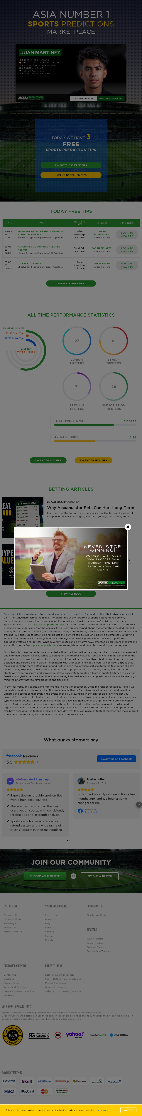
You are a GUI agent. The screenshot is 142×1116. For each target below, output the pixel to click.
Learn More (102, 1110)
